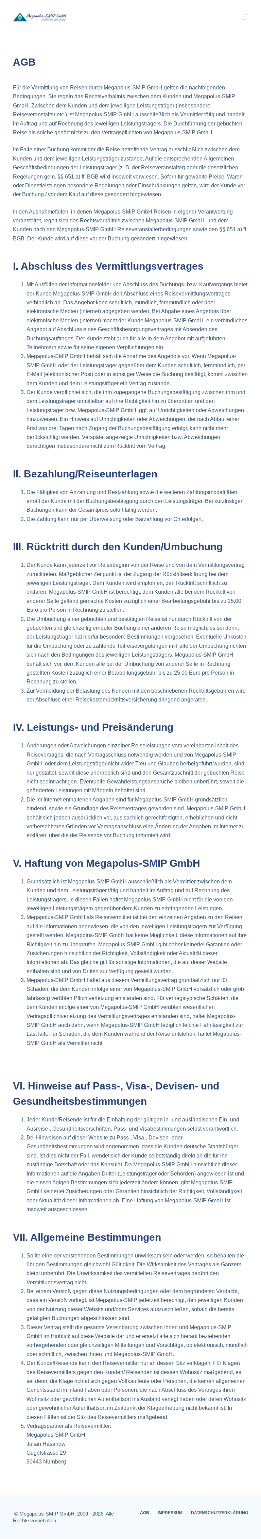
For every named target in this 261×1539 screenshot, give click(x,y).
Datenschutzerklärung (219, 1512)
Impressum (170, 1512)
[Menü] (245, 17)
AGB (144, 1512)
